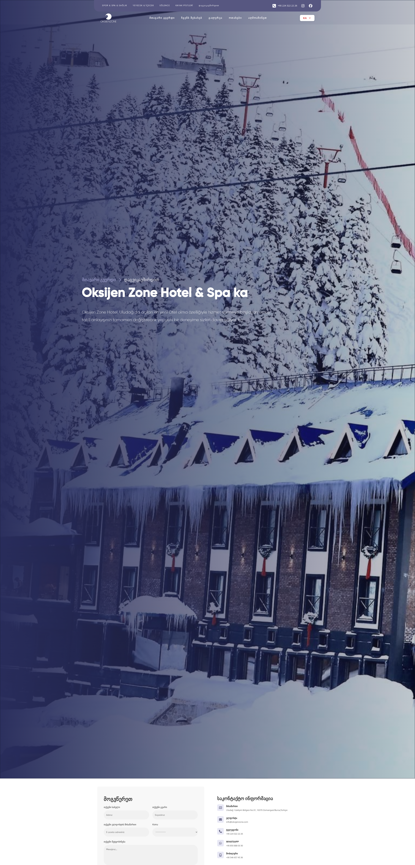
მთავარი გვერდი (162, 18)
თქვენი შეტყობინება (114, 841)
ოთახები (235, 18)
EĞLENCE (165, 6)
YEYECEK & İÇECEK (143, 6)
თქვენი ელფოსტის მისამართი (120, 824)
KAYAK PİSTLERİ (184, 6)
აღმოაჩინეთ (257, 18)
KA (305, 18)
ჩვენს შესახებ (191, 18)
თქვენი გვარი (159, 807)
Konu (155, 824)
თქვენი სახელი (112, 807)
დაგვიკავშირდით (209, 6)
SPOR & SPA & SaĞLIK (114, 6)
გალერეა (215, 18)
